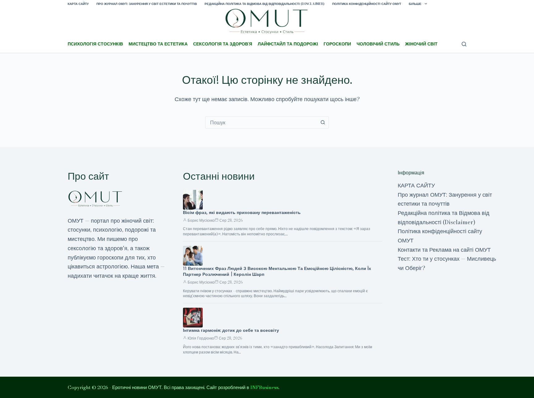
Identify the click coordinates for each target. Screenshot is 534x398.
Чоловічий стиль (378, 44)
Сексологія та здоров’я (222, 44)
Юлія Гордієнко (201, 338)
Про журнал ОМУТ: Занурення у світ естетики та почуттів (146, 4)
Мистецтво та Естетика (158, 44)
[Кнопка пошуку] (322, 122)
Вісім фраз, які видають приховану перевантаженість (242, 212)
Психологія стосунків (95, 44)
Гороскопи (337, 44)
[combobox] (261, 122)
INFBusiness (264, 387)
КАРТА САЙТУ (78, 4)
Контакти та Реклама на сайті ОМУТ (444, 250)
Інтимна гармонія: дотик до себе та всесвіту (231, 330)
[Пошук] (464, 44)
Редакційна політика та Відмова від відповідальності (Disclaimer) (264, 4)
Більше (415, 4)
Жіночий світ (421, 44)
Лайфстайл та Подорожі (288, 44)
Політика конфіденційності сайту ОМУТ (366, 4)
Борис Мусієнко (201, 220)
